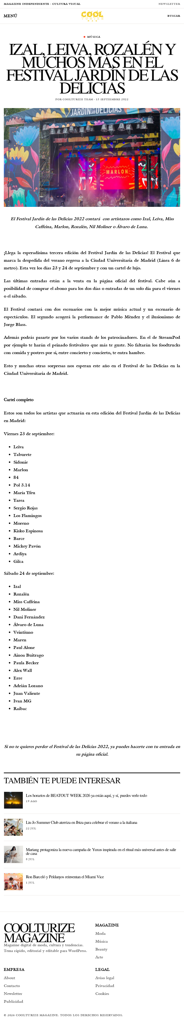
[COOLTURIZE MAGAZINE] (92, 15)
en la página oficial (106, 280)
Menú (10, 15)
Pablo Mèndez (125, 316)
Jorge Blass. (15, 324)
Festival (130, 365)
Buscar (173, 16)
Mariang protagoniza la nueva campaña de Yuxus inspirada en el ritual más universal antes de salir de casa (101, 851)
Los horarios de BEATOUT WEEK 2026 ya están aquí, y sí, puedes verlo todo (86, 795)
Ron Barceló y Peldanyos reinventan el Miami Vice (65, 876)
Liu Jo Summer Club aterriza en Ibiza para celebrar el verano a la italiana (81, 822)
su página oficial (91, 754)
